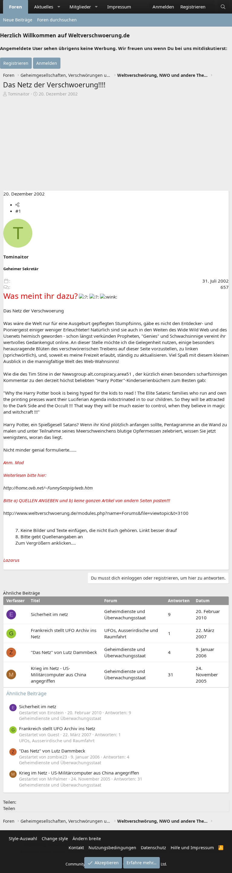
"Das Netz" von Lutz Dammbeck (64, 652)
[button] (58, 7)
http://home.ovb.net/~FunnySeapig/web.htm (48, 488)
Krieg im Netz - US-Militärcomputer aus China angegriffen (58, 674)
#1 (18, 211)
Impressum (119, 7)
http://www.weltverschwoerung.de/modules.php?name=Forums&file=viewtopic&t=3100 (95, 513)
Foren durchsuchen (57, 20)
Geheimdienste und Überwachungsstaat (125, 614)
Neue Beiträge (17, 20)
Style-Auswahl (23, 838)
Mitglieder (80, 7)
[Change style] (211, 3)
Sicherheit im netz (49, 614)
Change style (55, 838)
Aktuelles (43, 7)
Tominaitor (19, 94)
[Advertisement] (116, 145)
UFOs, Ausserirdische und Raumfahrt (57, 740)
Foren (15, 7)
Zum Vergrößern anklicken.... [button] (45, 543)
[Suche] (223, 7)
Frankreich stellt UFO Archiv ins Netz (57, 728)
